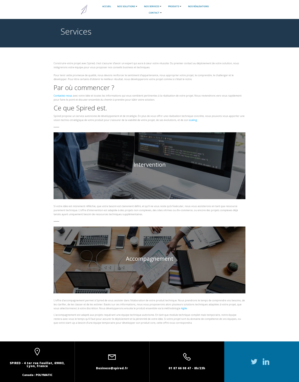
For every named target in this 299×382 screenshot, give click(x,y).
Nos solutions (126, 6)
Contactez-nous (63, 95)
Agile (184, 308)
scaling (193, 120)
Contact (154, 12)
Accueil (106, 6)
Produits (173, 6)
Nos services (151, 6)
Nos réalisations (198, 6)
